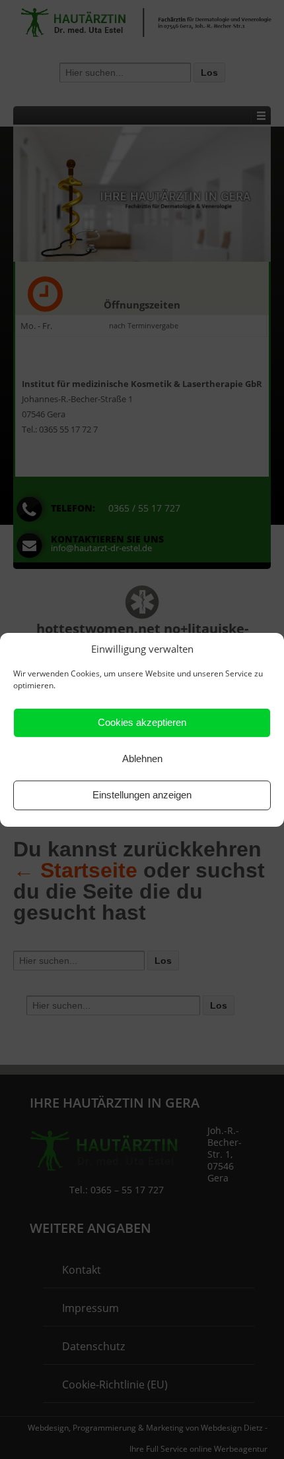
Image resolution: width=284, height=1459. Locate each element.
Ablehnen (142, 758)
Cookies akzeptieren (142, 722)
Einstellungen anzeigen (142, 794)
